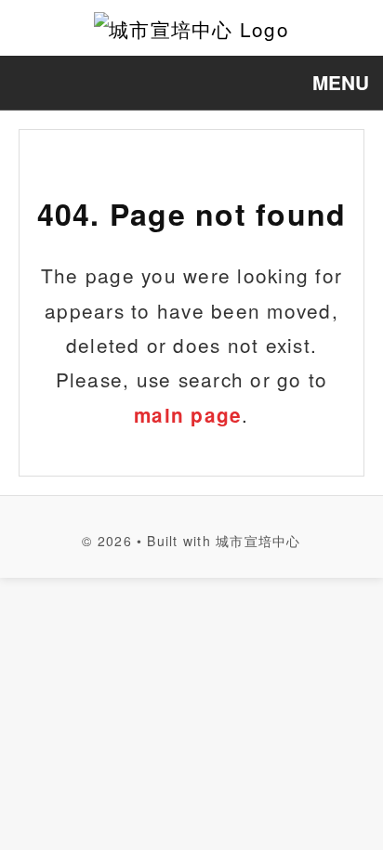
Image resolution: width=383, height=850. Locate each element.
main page (188, 414)
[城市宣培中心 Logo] (191, 27)
